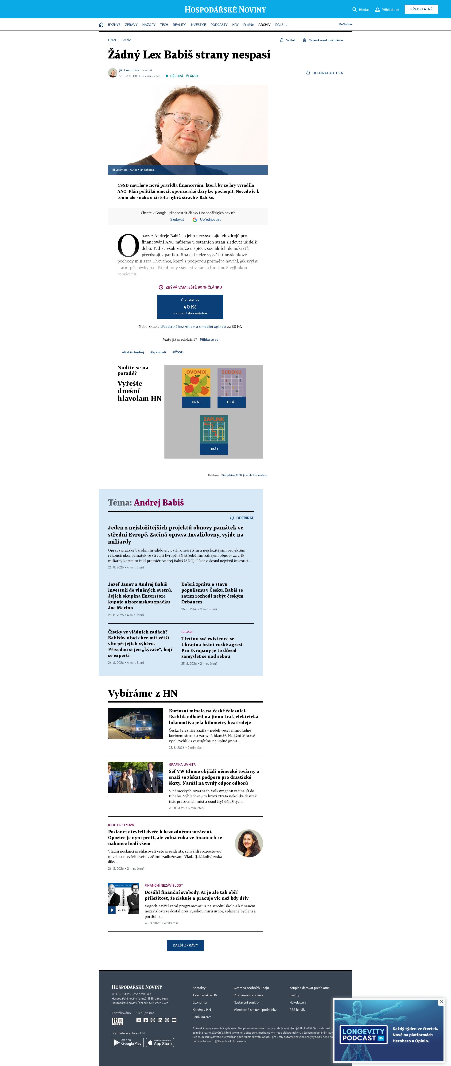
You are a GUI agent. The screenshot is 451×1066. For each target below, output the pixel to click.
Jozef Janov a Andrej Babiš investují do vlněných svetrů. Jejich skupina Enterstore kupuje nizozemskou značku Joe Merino (140, 596)
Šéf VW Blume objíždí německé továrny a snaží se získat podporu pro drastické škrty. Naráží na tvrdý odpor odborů (214, 777)
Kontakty (199, 988)
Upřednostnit (210, 219)
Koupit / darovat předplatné (309, 988)
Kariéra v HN (202, 1010)
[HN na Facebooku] (146, 1020)
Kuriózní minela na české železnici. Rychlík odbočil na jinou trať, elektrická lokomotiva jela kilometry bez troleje (213, 717)
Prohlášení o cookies (248, 995)
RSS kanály (297, 1010)
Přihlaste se (209, 339)
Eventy (294, 995)
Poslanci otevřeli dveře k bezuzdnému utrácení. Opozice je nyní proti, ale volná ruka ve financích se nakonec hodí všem (165, 838)
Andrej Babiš (159, 503)
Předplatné (421, 9)
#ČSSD (178, 352)
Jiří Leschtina (129, 70)
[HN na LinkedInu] (160, 1020)
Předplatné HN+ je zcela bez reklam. (244, 475)
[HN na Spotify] (167, 1020)
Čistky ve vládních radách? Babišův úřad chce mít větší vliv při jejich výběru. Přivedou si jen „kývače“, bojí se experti (140, 644)
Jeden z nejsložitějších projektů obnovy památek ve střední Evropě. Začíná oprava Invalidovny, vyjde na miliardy (176, 535)
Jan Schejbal (147, 170)
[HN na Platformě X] (138, 1020)
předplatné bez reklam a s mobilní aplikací (193, 326)
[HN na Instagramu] (153, 1020)
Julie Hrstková (121, 825)
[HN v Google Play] (128, 1042)
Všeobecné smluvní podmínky (255, 1010)
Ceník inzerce (202, 1017)
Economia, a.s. (142, 994)
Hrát (196, 402)
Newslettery (298, 1002)
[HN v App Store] (160, 1042)
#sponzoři (158, 352)
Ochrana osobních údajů (251, 988)
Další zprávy (185, 945)
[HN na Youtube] (174, 1020)
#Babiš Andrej (133, 352)
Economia (200, 1002)
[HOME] (101, 25)
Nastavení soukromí (248, 1002)
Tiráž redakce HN (205, 995)
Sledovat (177, 219)
